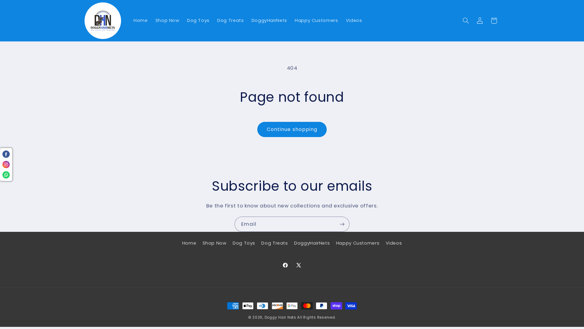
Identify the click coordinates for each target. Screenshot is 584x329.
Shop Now (215, 243)
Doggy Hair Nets (280, 317)
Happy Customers (357, 243)
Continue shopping (292, 129)
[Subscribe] (342, 224)
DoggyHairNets (312, 243)
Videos (394, 243)
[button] (466, 21)
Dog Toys (244, 243)
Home (189, 243)
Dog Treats (274, 243)
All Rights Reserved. (316, 317)
